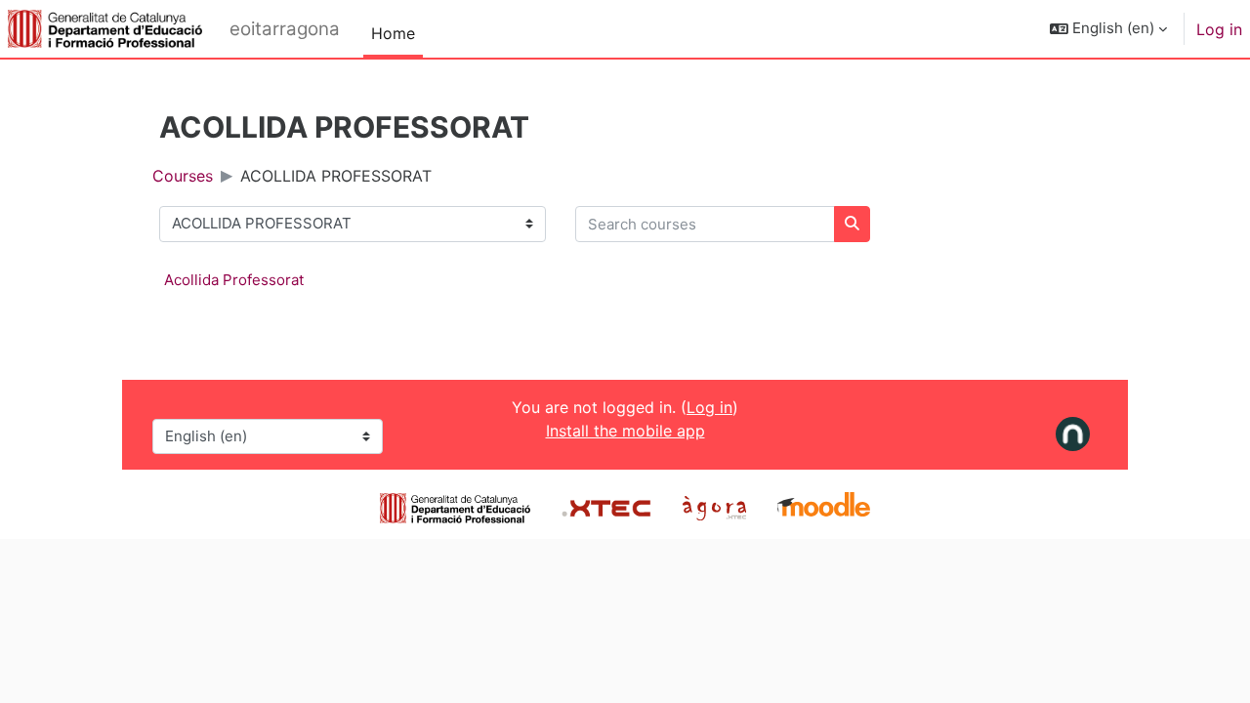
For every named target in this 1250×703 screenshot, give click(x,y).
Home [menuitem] (393, 33)
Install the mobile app (625, 430)
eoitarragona (284, 29)
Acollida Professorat (234, 279)
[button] (1108, 29)
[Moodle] (823, 506)
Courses (182, 176)
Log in (1219, 29)
